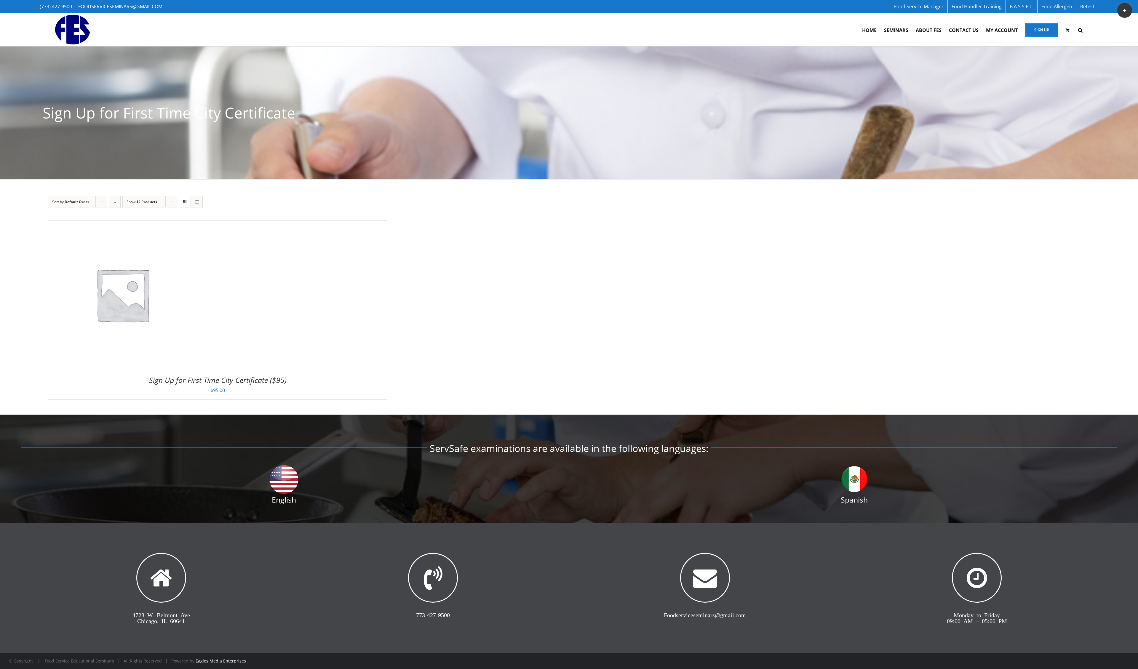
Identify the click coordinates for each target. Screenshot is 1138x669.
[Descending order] (115, 202)
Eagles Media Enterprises (221, 661)
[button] (1080, 29)
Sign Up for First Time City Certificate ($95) (218, 380)
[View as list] (196, 202)
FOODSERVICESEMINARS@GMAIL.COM (120, 6)
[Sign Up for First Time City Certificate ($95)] (122, 225)
